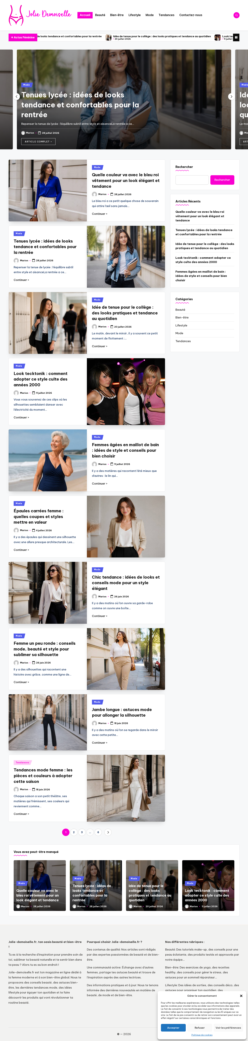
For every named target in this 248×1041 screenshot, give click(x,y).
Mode (26, 85)
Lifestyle (181, 325)
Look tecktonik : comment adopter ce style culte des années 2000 (204, 36)
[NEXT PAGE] (108, 832)
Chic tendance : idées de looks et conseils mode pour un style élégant (126, 583)
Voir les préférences (228, 1027)
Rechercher (184, 167)
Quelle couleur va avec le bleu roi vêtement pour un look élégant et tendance (126, 180)
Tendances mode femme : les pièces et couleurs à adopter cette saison (43, 775)
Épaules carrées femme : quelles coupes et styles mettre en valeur (39, 516)
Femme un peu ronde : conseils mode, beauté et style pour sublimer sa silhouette (45, 649)
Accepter (173, 1027)
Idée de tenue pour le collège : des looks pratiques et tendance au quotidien (100, 36)
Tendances (22, 762)
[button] (241, 996)
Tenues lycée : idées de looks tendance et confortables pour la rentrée (80, 104)
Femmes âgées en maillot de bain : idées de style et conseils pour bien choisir (125, 450)
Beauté (180, 310)
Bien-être (182, 317)
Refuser (200, 1027)
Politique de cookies (202, 1035)
